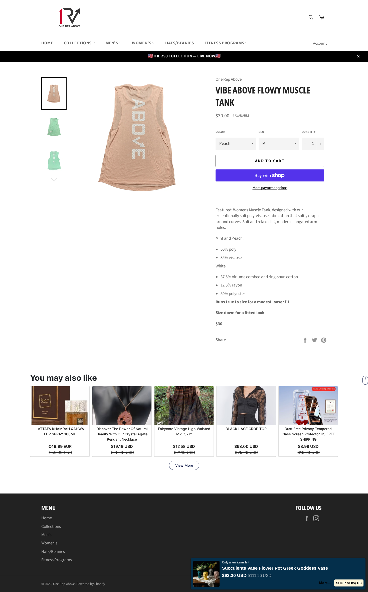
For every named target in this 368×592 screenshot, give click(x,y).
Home (47, 43)
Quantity (308, 132)
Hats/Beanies (179, 43)
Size (262, 132)
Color (220, 132)
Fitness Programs (225, 43)
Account (320, 43)
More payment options (270, 187)
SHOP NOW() (349, 583)
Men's (112, 43)
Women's (142, 43)
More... (325, 583)
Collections (78, 43)
